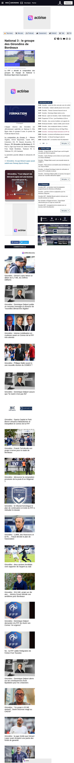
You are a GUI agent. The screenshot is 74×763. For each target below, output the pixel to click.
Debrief (54, 33)
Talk (62, 33)
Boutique (27, 3)
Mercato (20, 33)
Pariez (34, 3)
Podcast (30, 33)
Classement (42, 33)
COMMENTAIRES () (20, 246)
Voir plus (64, 143)
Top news (9, 33)
